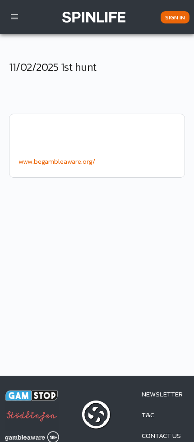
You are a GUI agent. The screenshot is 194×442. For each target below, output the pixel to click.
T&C (148, 415)
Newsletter (162, 394)
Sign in (175, 17)
